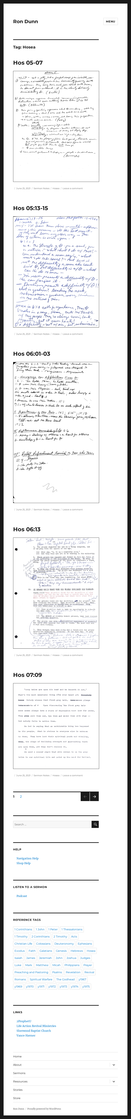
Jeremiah (45, 958)
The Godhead (65, 979)
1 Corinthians (23, 929)
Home (17, 1056)
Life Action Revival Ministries (36, 1026)
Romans (20, 979)
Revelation (73, 972)
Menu (110, 21)
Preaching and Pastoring (31, 972)
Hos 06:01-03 (31, 353)
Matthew (42, 965)
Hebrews (77, 950)
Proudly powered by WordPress (44, 1108)
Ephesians (85, 943)
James (30, 958)
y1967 (82, 979)
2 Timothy (60, 936)
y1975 (86, 986)
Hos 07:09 (27, 674)
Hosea (56, 188)
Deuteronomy (64, 943)
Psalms (57, 972)
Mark (28, 965)
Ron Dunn (25, 21)
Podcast (22, 896)
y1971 (41, 986)
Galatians (46, 950)
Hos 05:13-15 (30, 208)
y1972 (52, 986)
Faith (32, 950)
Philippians (71, 965)
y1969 (18, 986)
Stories (18, 1089)
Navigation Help (28, 858)
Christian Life (23, 943)
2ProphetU (24, 1021)
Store (16, 1098)
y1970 (30, 986)
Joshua (71, 958)
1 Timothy (21, 936)
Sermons (19, 1073)
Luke (17, 965)
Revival (89, 972)
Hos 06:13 (27, 529)
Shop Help (24, 863)
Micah (56, 965)
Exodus (19, 950)
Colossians (43, 943)
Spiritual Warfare (41, 979)
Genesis (61, 950)
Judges (85, 958)
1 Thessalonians (72, 929)
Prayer (87, 965)
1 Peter (53, 929)
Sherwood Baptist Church (34, 1030)
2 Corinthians (41, 936)
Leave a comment (73, 188)
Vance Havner (26, 1035)
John (59, 958)
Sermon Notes (41, 188)
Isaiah (18, 958)
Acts (74, 936)
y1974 (74, 986)
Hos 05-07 (28, 62)
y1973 (63, 986)
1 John (40, 929)
